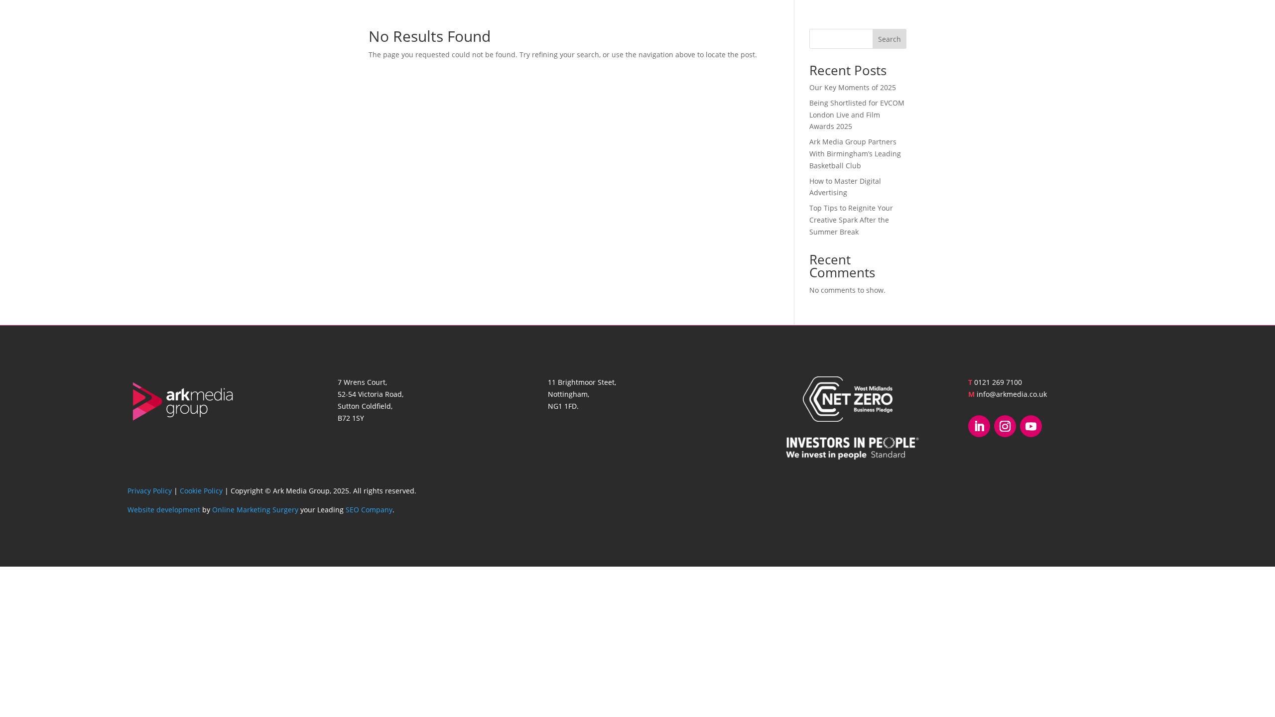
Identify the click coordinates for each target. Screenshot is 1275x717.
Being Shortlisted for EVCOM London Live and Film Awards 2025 (856, 114)
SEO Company (369, 509)
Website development (164, 509)
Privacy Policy (150, 490)
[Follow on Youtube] (1031, 426)
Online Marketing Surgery (255, 509)
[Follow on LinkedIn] (979, 426)
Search (889, 39)
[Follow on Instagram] (1005, 426)
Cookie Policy (201, 490)
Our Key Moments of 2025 (852, 87)
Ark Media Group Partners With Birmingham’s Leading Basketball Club (855, 153)
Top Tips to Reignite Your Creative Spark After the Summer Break (851, 220)
